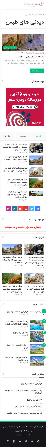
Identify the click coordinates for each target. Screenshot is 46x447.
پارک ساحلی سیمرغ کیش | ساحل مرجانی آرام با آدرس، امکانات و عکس (17, 194)
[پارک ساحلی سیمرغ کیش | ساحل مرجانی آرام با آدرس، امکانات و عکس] (36, 193)
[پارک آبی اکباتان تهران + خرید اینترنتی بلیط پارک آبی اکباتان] (37, 325)
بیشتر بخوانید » (37, 70)
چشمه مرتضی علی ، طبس (30, 57)
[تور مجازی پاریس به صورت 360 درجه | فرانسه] (37, 361)
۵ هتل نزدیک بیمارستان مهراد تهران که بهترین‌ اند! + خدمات (12, 260)
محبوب (23, 136)
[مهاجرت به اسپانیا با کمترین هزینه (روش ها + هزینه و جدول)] (36, 172)
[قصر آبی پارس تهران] (37, 336)
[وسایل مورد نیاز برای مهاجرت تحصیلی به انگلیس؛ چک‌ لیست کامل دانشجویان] (36, 148)
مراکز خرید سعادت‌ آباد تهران (17, 311)
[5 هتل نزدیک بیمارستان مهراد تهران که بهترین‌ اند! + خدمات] (36, 160)
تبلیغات (18, 435)
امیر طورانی (38, 53)
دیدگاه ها (7, 136)
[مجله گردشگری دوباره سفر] (34, 4)
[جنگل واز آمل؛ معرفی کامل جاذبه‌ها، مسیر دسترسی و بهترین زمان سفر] (36, 183)
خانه (40, 14)
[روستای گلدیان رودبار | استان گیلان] (37, 349)
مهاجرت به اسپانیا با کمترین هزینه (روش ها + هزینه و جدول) (34, 289)
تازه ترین (38, 136)
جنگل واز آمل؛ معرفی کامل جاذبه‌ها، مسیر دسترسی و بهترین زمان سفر (17, 182)
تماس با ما (26, 435)
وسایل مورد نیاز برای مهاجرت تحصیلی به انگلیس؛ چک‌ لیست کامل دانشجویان (15, 147)
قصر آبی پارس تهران (20, 332)
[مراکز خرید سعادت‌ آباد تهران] (37, 314)
